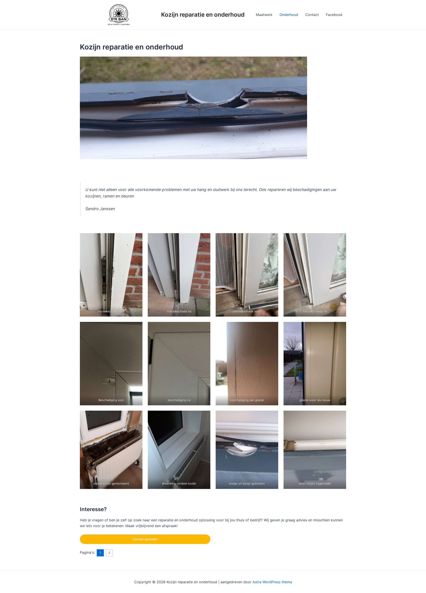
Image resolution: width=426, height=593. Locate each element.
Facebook (334, 14)
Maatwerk (264, 14)
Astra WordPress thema (272, 582)
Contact (312, 14)
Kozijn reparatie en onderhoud (203, 14)
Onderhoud (289, 14)
